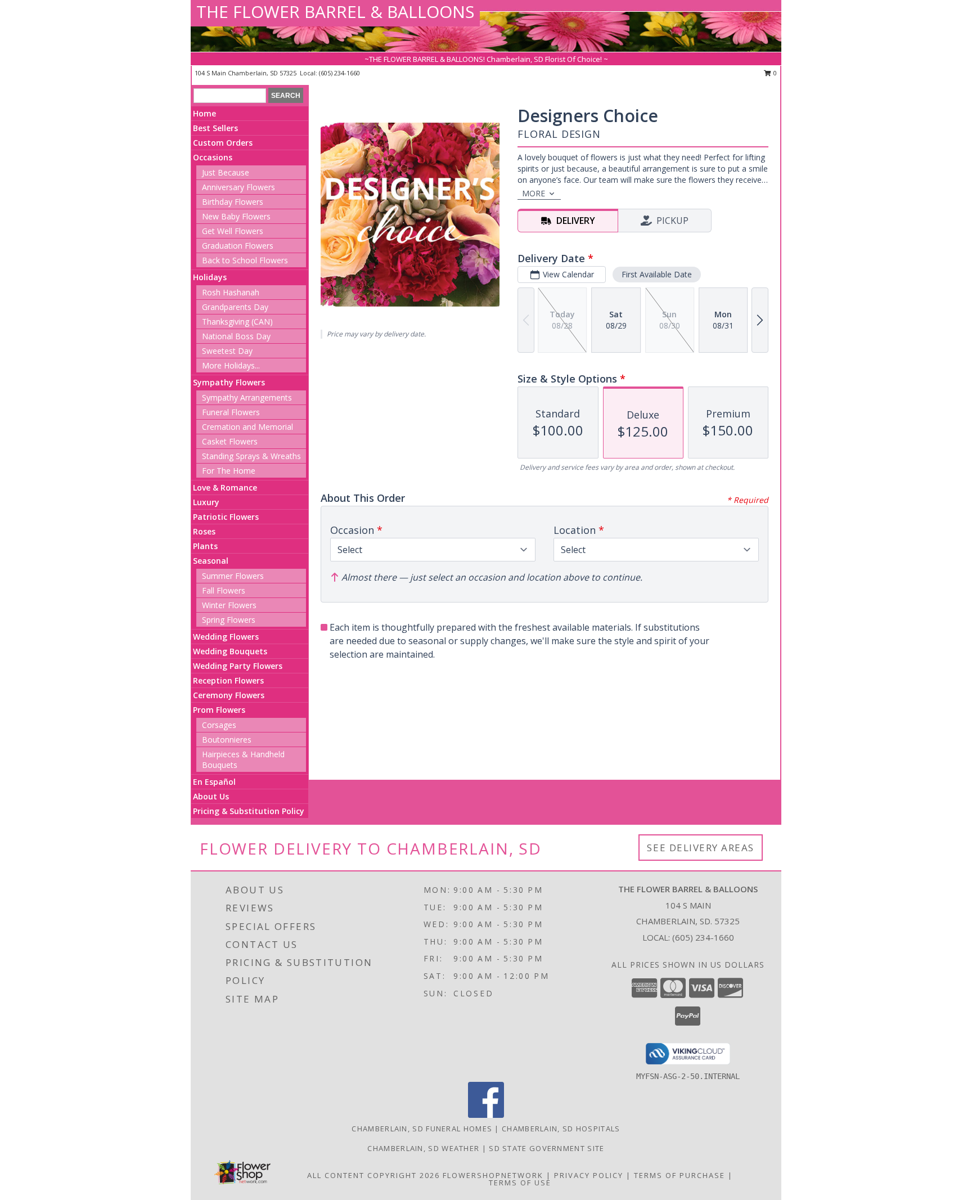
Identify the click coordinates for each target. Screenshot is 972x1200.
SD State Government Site (546, 1148)
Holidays (210, 277)
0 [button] (774, 73)
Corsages (219, 725)
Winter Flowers (229, 605)
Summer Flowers (233, 575)
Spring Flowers (228, 619)
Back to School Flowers (245, 260)
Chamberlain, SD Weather (423, 1148)
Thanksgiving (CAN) (237, 321)
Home (204, 113)
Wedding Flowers (226, 636)
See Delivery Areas (700, 847)
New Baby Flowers (236, 216)
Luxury (206, 502)
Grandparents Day (235, 307)
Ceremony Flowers (228, 695)
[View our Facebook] (486, 1114)
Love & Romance (225, 487)
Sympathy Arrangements (247, 397)
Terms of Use (520, 1182)
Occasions (212, 157)
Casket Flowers (230, 441)
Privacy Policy (588, 1175)
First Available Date (657, 274)
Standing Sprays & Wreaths (251, 456)
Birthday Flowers (232, 201)
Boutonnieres (226, 739)
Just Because (225, 172)
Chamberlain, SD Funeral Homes (422, 1128)
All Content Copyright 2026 (373, 1175)
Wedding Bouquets (230, 651)
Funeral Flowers (231, 412)
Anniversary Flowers (238, 187)
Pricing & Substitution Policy (248, 811)
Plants (205, 546)
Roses (204, 531)
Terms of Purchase (679, 1175)
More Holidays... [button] (231, 365)
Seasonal (210, 560)
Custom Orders (223, 142)
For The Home (228, 470)
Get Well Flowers (232, 231)
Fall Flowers (223, 590)
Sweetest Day (227, 350)
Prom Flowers (219, 709)
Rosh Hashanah (230, 292)
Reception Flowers (228, 680)
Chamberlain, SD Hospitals (561, 1128)
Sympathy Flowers (229, 382)
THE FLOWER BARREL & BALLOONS (335, 12)
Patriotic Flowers (226, 516)
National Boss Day (236, 336)
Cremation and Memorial (247, 426)
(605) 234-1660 (339, 73)
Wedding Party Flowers (237, 665)
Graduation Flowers (237, 245)
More (533, 193)
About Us (211, 796)
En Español (214, 781)
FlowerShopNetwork (493, 1175)
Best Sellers (215, 128)
